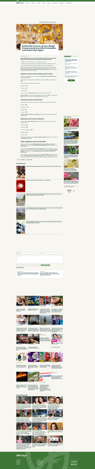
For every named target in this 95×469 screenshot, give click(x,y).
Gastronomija (55, 3)
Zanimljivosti (62, 3)
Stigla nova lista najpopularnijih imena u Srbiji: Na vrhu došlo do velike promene (43, 166)
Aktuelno (38, 3)
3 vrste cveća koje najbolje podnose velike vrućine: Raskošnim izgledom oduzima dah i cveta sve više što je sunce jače (71, 156)
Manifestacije (69, 3)
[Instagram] (78, 455)
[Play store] (75, 462)
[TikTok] (76, 455)
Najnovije (33, 3)
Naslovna (27, 3)
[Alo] (17, 0)
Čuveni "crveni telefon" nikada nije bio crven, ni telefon (38, 180)
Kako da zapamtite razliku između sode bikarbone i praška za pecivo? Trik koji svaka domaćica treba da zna (49, 274)
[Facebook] (74, 455)
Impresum (55, 462)
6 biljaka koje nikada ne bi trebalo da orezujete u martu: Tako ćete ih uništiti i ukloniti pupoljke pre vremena (28, 274)
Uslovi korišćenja (57, 459)
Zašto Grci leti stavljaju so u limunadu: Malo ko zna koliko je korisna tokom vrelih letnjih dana (70, 169)
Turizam (43, 3)
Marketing (55, 461)
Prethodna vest (20, 271)
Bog (18, 159)
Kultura (48, 3)
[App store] (75, 464)
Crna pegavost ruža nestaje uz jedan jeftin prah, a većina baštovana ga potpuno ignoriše (71, 128)
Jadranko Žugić (25, 56)
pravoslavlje (22, 159)
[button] (55, 56)
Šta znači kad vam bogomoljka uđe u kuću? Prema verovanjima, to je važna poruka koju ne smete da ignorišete (71, 182)
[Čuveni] (20, 186)
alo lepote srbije (29, 159)
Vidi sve (71, 80)
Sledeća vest (42, 271)
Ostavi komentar (45, 265)
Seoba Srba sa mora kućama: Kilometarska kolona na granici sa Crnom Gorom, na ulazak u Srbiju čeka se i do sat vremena (44, 194)
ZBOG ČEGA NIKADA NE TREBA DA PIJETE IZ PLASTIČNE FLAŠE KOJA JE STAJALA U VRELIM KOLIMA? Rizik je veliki (44, 222)
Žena (56, 156)
